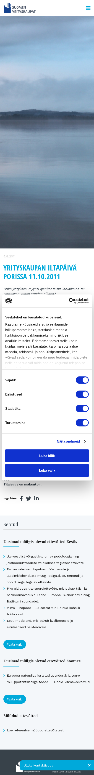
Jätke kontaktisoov (38, 765)
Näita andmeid (68, 441)
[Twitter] (28, 499)
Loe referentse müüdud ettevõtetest (35, 730)
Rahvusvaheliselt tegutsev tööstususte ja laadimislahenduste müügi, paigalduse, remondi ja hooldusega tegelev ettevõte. (45, 575)
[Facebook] (21, 499)
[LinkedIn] (36, 499)
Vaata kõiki (14, 644)
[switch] (82, 394)
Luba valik (47, 470)
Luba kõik (47, 455)
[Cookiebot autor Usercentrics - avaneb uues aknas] (69, 301)
